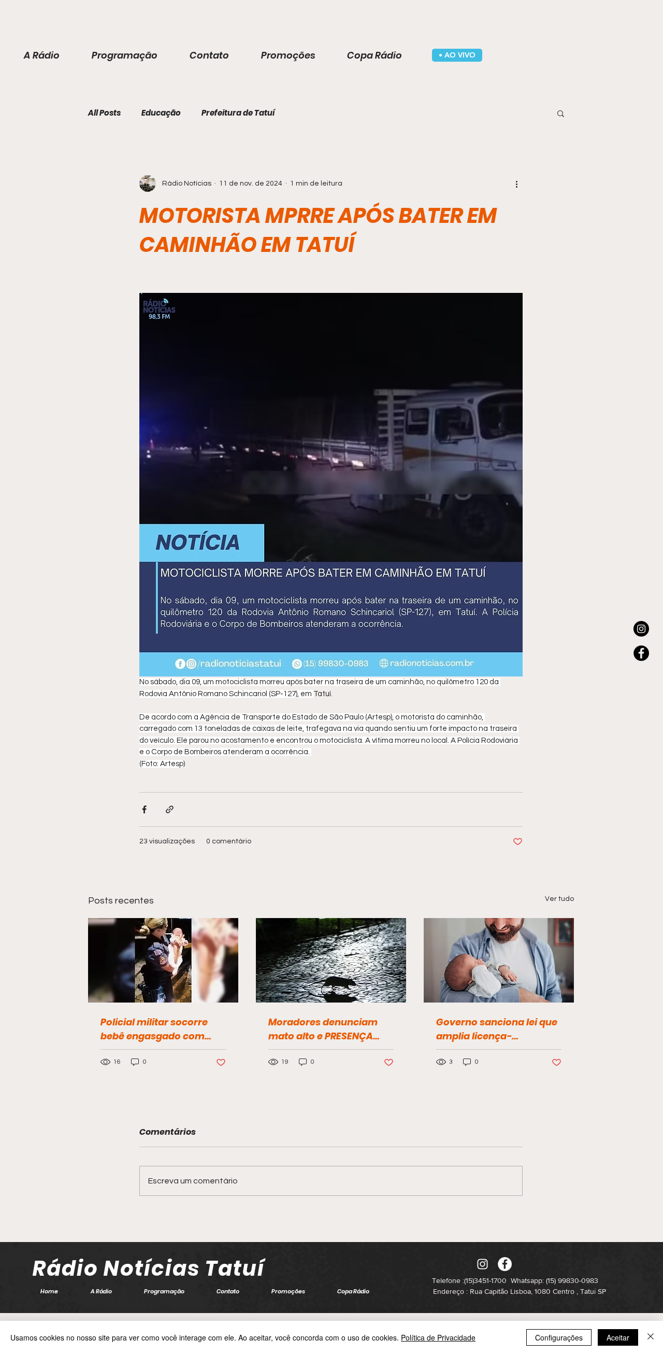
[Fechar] (650, 1337)
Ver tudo (559, 898)
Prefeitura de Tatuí (238, 113)
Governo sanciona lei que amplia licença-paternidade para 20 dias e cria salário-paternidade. (496, 1029)
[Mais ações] (516, 183)
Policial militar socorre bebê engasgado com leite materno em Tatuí (154, 1029)
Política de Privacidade (438, 1337)
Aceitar (618, 1337)
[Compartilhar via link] (170, 809)
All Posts (104, 113)
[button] (561, 113)
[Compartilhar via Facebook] (144, 809)
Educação (161, 113)
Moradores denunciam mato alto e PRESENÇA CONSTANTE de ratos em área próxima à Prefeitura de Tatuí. (330, 1029)
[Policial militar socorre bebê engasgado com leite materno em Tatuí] (163, 960)
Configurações (559, 1337)
